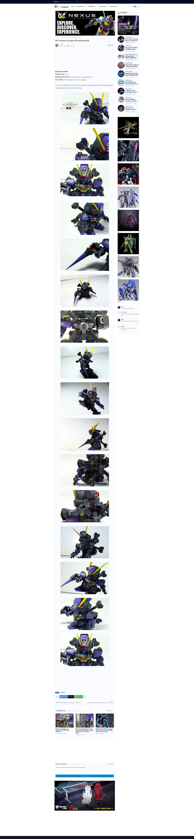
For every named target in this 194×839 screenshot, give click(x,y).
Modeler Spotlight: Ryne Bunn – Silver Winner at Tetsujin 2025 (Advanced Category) (104, 730)
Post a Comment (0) (84, 775)
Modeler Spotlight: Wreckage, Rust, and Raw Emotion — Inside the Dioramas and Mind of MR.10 (85, 730)
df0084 (65, 71)
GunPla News (91, 6)
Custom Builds (102, 6)
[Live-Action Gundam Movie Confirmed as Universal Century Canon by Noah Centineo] (121, 39)
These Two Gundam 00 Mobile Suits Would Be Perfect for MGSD (131, 48)
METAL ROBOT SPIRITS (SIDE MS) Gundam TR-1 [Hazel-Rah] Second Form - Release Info (132, 57)
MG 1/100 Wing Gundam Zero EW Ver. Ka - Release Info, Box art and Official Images (130, 100)
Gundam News (80, 6)
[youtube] (80, 2)
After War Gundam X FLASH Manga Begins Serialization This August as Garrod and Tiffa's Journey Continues (132, 65)
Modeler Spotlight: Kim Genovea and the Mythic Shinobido (62, 730)
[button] (135, 6)
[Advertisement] (84, 59)
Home (72, 6)
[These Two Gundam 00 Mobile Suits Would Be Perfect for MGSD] (121, 48)
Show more (109, 710)
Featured (61, 37)
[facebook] (77, 2)
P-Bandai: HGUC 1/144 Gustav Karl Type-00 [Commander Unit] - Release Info (131, 91)
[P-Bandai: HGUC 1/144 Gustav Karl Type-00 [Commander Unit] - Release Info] (121, 91)
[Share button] (84, 696)
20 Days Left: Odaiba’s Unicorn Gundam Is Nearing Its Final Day (131, 109)
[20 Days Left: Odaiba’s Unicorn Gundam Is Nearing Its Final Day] (121, 108)
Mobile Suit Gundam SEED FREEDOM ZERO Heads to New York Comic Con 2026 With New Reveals (132, 74)
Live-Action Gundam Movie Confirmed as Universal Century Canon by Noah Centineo (131, 40)
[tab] (72, 6)
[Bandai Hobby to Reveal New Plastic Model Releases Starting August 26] (121, 82)
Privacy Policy (113, 6)
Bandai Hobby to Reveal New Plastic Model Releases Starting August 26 (131, 83)
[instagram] (83, 2)
